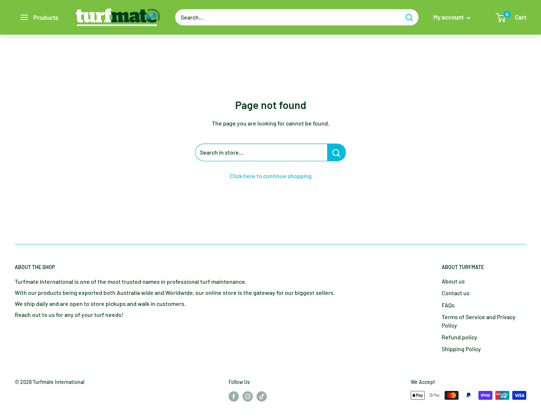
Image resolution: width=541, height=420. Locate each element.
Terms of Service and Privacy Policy (479, 320)
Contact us (456, 292)
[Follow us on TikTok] (262, 396)
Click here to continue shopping (271, 175)
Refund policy (459, 336)
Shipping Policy (461, 348)
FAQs (448, 304)
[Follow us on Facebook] (234, 396)
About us (453, 281)
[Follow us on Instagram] (248, 396)
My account (449, 17)
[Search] (409, 17)
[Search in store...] (336, 152)
